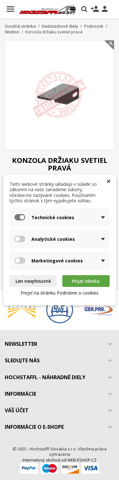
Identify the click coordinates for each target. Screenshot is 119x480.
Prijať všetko (86, 281)
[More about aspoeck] (22, 309)
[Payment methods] (59, 468)
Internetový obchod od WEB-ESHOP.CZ (59, 460)
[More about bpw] (59, 309)
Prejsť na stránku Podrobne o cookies (59, 293)
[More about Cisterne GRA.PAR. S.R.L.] (97, 309)
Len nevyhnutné (33, 281)
